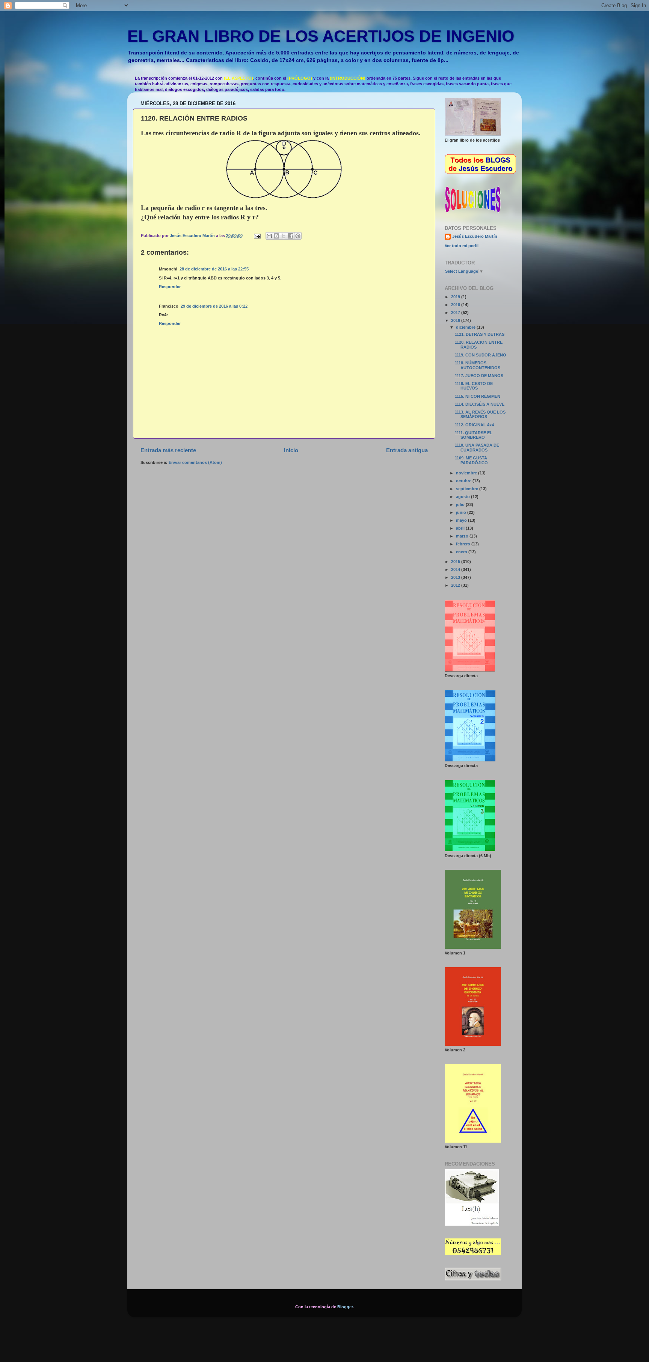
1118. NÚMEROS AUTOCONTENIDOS (477, 365)
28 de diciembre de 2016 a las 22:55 (214, 269)
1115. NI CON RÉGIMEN (477, 396)
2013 (456, 577)
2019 (456, 296)
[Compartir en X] (283, 236)
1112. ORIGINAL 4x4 (474, 425)
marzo (462, 536)
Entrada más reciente (168, 450)
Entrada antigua (407, 450)
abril (461, 528)
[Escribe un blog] (276, 236)
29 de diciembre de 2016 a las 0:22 (214, 306)
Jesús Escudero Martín (474, 236)
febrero (463, 544)
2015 (456, 561)
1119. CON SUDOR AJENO (480, 355)
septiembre (467, 488)
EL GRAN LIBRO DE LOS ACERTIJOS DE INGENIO (320, 36)
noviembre (467, 473)
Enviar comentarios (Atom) (195, 462)
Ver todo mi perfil (461, 245)
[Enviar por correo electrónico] (269, 236)
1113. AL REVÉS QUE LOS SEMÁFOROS (480, 414)
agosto (463, 496)
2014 (456, 569)
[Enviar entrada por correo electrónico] (257, 235)
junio (461, 512)
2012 (456, 585)
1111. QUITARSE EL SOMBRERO (473, 435)
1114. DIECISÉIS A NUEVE (479, 404)
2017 (456, 312)
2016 (456, 320)
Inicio (291, 450)
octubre (464, 481)
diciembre (466, 327)
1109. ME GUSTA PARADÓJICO (471, 460)
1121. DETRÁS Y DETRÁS (479, 334)
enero (462, 552)
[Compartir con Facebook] (290, 236)
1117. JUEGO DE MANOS (479, 375)
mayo (462, 520)
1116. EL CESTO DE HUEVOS (474, 386)
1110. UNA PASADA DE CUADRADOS (477, 447)
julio (461, 504)
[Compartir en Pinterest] (298, 236)
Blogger (345, 1307)
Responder (170, 286)
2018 (456, 304)
